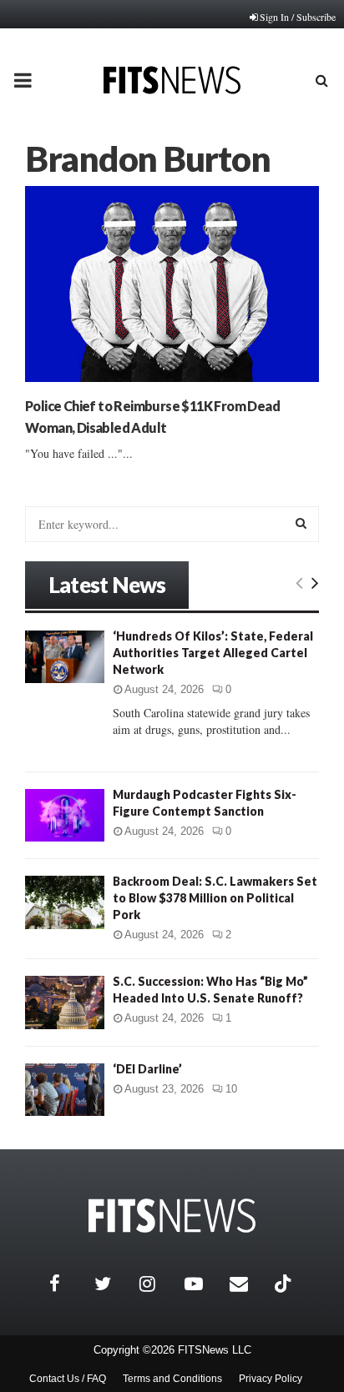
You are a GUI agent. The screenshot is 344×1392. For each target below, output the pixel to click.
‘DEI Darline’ (147, 1069)
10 (231, 1089)
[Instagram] (157, 1283)
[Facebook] (67, 1283)
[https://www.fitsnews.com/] (172, 1215)
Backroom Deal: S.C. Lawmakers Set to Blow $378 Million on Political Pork (215, 898)
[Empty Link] (299, 582)
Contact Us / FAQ (67, 1378)
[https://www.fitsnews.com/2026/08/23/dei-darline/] (64, 1089)
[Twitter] (112, 1283)
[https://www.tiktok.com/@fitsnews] (285, 1283)
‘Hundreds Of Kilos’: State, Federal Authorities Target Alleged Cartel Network (213, 652)
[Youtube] (203, 1283)
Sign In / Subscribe (298, 16)
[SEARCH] (301, 523)
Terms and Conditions (172, 1378)
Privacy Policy (270, 1378)
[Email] (248, 1283)
